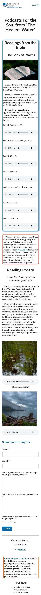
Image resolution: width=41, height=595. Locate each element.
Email (6, 461)
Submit (7, 529)
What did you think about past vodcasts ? (20, 495)
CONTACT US (22, 250)
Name (6, 449)
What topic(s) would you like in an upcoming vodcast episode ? (19, 473)
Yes (7, 522)
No (14, 522)
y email (22, 549)
